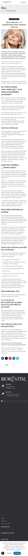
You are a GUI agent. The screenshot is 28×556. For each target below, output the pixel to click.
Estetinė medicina (11, 10)
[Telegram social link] (17, 358)
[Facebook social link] (2, 358)
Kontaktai (3, 521)
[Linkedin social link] (13, 358)
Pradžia (3, 10)
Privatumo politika (6, 523)
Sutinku (17, 553)
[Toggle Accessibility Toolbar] (2, 553)
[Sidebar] (2, 169)
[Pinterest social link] (10, 358)
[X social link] (6, 358)
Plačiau (9, 553)
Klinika (2, 518)
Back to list (14, 364)
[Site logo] (6, 2)
